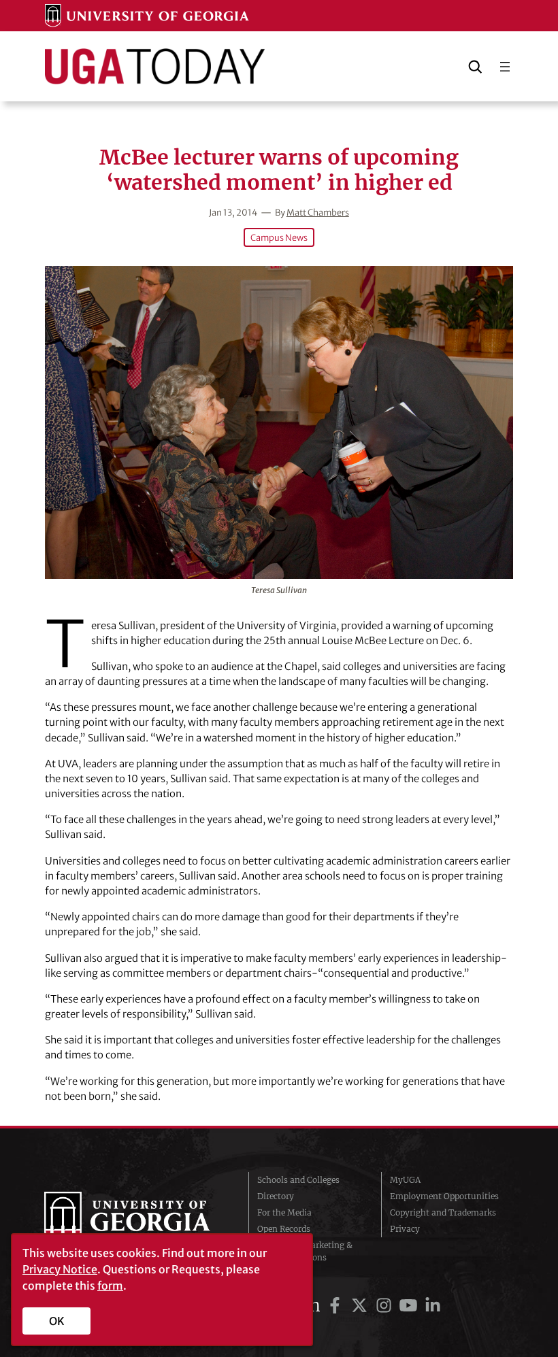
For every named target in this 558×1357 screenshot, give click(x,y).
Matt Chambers (317, 212)
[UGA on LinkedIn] (433, 1305)
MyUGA (405, 1180)
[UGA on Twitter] (361, 1305)
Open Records (283, 1229)
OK (57, 1321)
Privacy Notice (59, 1269)
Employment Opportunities (444, 1196)
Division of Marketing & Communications (304, 1251)
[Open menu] (505, 66)
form (110, 1285)
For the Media (284, 1212)
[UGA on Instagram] (386, 1305)
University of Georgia (136, 1219)
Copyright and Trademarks (443, 1212)
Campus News (279, 237)
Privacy (405, 1229)
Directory (275, 1196)
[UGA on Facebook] (337, 1305)
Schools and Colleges (298, 1180)
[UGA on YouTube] (410, 1305)
